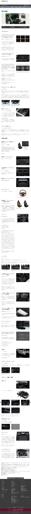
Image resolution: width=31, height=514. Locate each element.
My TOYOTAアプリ (27, 5)
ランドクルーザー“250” (4, 5)
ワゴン (2, 485)
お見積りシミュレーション (14, 491)
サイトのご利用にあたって (21, 507)
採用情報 (22, 492)
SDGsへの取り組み (23, 482)
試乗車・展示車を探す (4, 491)
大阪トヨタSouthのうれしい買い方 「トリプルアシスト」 (15, 493)
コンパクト (3, 482)
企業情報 (22, 484)
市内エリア (3, 494)
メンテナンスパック (13, 483)
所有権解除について (15, 507)
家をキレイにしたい (13, 501)
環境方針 (22, 487)
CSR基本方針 (22, 486)
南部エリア (3, 496)
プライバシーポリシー (9, 507)
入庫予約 (12, 485)
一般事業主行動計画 (23, 488)
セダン (2, 484)
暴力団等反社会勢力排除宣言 (24, 490)
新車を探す (3, 480)
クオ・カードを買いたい (14, 502)
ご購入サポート (13, 487)
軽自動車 (3, 488)
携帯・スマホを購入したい (14, 496)
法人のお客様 (22, 480)
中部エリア (3, 495)
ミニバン (3, 483)
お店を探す (3, 493)
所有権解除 (22, 496)
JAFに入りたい (13, 497)
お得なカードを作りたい (14, 498)
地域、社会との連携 (23, 485)
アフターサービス (13, 480)
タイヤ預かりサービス (13, 484)
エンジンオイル (13, 482)
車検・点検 (12, 481)
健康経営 (22, 489)
